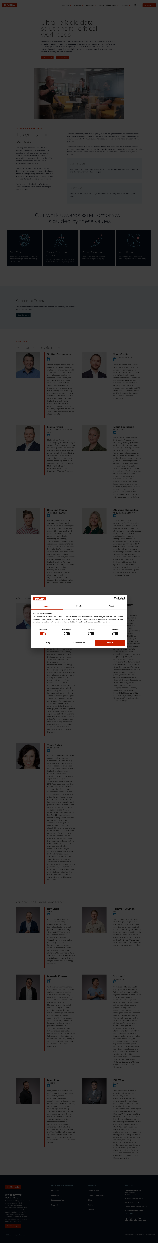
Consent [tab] (47, 606)
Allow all (110, 643)
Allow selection (79, 643)
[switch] (67, 633)
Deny (48, 643)
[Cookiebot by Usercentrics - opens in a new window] (115, 598)
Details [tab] (79, 606)
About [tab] (111, 606)
